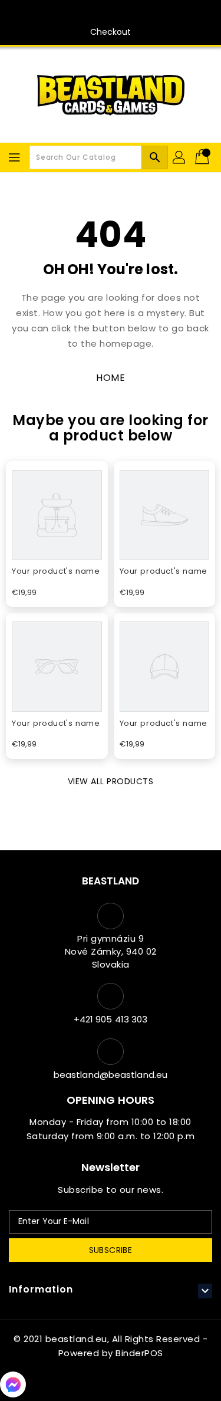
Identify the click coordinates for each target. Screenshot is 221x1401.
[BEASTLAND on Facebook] (99, 13)
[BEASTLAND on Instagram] (122, 13)
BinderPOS (139, 1353)
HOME (110, 377)
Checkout (110, 32)
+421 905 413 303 (111, 1019)
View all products (111, 781)
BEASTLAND (111, 881)
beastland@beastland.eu (110, 1074)
